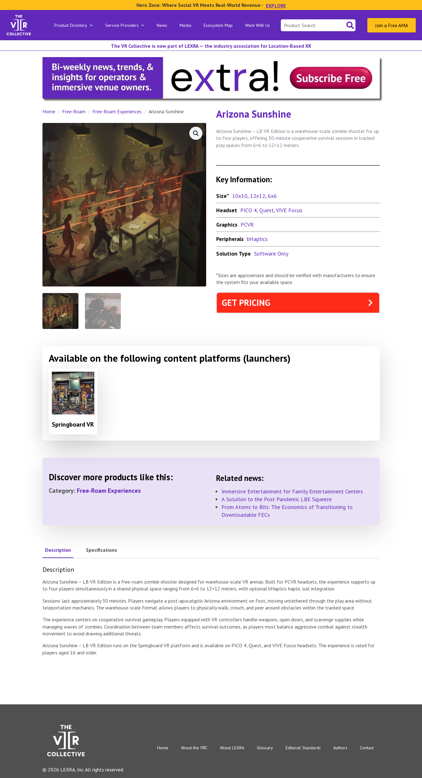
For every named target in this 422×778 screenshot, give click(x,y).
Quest (266, 210)
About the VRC (194, 748)
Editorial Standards (303, 748)
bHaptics (257, 238)
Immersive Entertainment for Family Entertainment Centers (292, 491)
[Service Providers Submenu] (145, 25)
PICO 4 (248, 210)
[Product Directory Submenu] (93, 25)
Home (48, 111)
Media (185, 25)
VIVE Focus (289, 210)
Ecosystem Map (218, 25)
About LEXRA (232, 748)
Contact (367, 748)
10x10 (239, 195)
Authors (340, 748)
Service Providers (122, 25)
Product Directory (70, 25)
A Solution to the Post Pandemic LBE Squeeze (276, 499)
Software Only (271, 253)
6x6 (272, 195)
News (162, 25)
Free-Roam (74, 111)
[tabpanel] (211, 611)
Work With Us (257, 25)
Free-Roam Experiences (117, 111)
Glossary (265, 748)
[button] (195, 133)
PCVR (247, 224)
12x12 (257, 195)
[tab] (57, 550)
